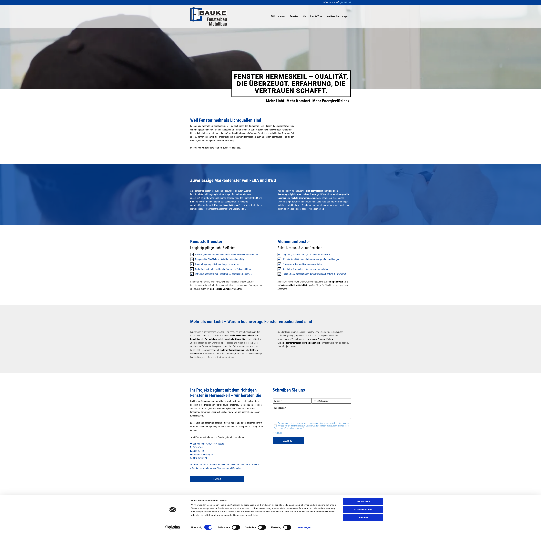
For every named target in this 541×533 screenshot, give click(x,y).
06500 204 (198, 447)
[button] (217, 479)
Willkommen (278, 16)
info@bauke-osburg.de (203, 454)
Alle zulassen (363, 501)
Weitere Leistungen (337, 16)
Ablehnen (363, 517)
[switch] (236, 527)
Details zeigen (304, 527)
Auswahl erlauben (363, 509)
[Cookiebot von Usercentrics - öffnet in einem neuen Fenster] (172, 527)
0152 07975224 (200, 458)
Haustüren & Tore (312, 16)
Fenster (294, 16)
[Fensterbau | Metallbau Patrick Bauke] (208, 16)
